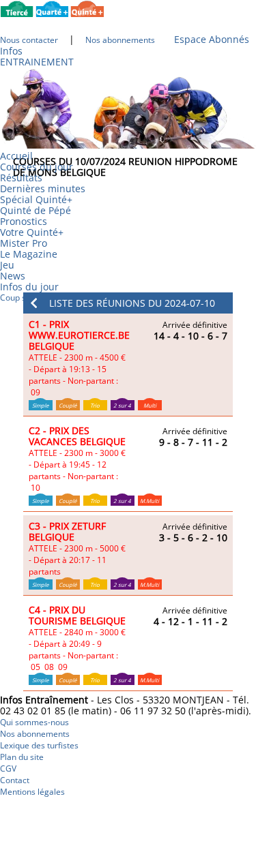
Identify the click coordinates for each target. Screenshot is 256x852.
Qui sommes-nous (34, 722)
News (12, 275)
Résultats (21, 177)
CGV (8, 768)
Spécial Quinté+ (36, 199)
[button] (128, 303)
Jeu (7, 264)
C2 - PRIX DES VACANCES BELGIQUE (77, 436)
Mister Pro (23, 243)
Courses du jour (36, 166)
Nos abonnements (35, 734)
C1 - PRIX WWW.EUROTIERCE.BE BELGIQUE (79, 335)
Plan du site (22, 757)
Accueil (16, 155)
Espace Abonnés (211, 39)
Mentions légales (32, 792)
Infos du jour (34, 286)
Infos (11, 50)
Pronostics (23, 221)
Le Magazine (28, 253)
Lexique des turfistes (39, 745)
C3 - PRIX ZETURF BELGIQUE (67, 531)
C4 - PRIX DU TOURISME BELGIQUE (77, 615)
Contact (14, 780)
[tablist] (128, 365)
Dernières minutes (42, 188)
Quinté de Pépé (35, 210)
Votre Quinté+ (31, 232)
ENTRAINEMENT (37, 61)
